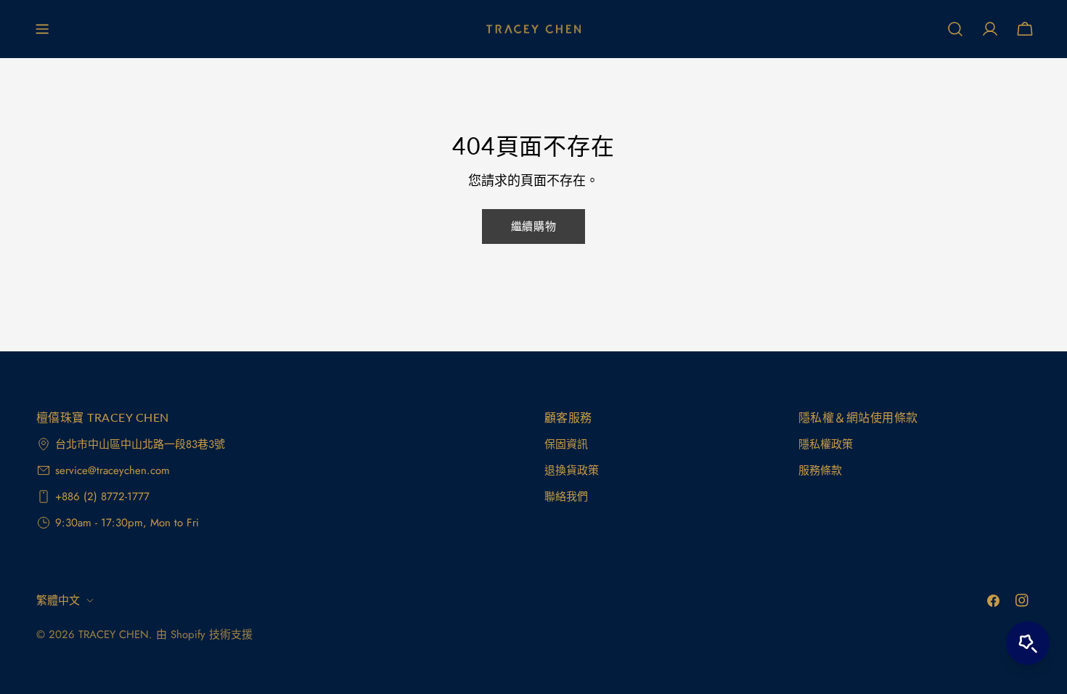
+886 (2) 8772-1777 (102, 497)
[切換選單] (42, 29)
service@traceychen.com (112, 470)
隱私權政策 (825, 444)
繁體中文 (58, 600)
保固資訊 (566, 444)
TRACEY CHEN (113, 634)
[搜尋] (955, 29)
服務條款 (820, 470)
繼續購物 (533, 226)
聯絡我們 (566, 497)
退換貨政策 (571, 470)
